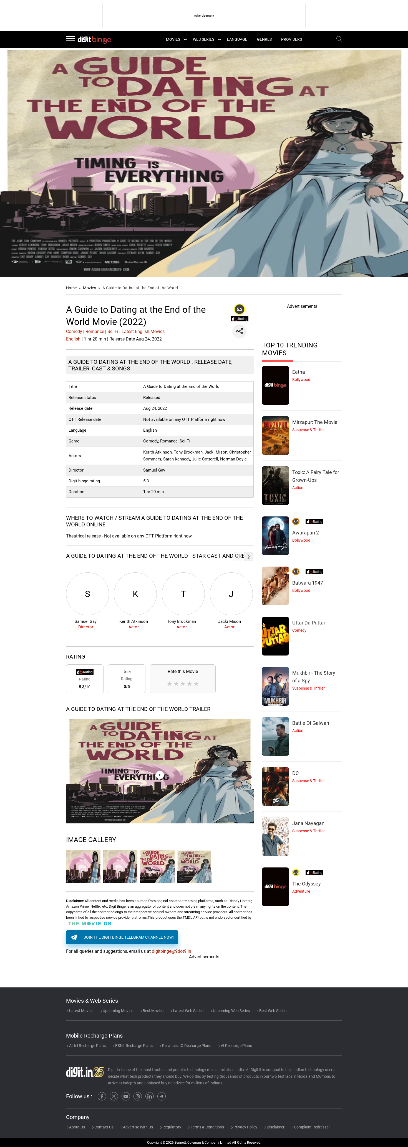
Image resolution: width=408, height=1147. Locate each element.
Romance (94, 331)
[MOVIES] (185, 39)
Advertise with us (137, 1127)
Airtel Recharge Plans (87, 1045)
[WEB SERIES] (219, 39)
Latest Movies (80, 1010)
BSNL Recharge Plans (133, 1045)
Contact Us (104, 1127)
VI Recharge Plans (236, 1045)
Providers (291, 39)
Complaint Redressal (311, 1127)
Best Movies (152, 1010)
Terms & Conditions (207, 1127)
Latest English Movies (143, 331)
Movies (90, 288)
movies (173, 39)
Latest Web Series (187, 1010)
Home (71, 288)
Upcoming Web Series (231, 1010)
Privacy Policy (245, 1127)
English (73, 339)
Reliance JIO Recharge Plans (186, 1045)
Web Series (203, 39)
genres (264, 39)
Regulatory (171, 1127)
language (237, 39)
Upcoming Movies (117, 1010)
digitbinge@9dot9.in (171, 951)
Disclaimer (275, 1127)
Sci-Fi (112, 331)
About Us (76, 1127)
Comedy (74, 331)
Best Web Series (272, 1010)
